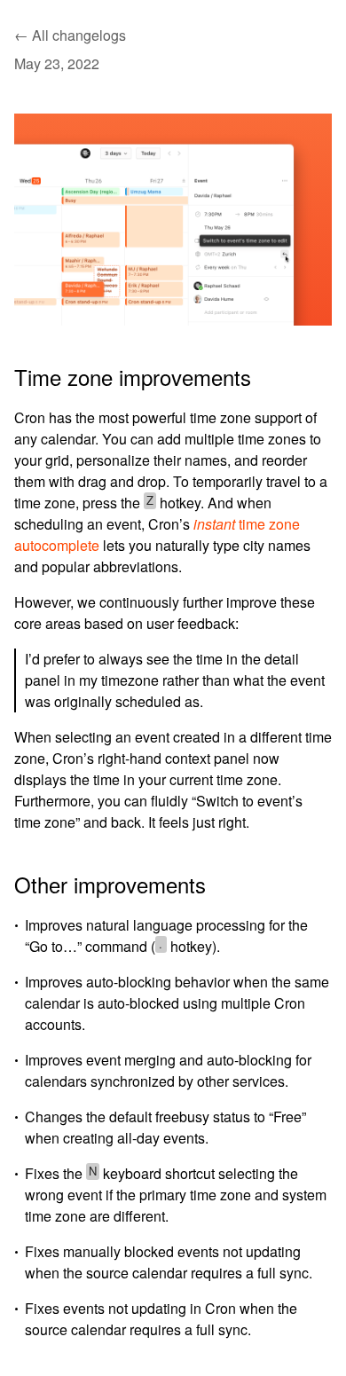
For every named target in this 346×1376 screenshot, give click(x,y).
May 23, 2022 (56, 64)
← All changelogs (70, 35)
